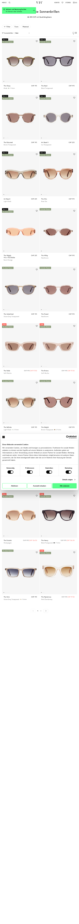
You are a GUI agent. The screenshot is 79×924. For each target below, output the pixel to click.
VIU (39, 2)
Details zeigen (67, 479)
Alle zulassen (64, 486)
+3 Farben (58, 429)
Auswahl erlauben (39, 486)
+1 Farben (12, 88)
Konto (56, 2)
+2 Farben (16, 429)
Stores (68, 2)
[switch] (30, 472)
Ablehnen (14, 486)
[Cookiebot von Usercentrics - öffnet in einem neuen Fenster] (68, 437)
